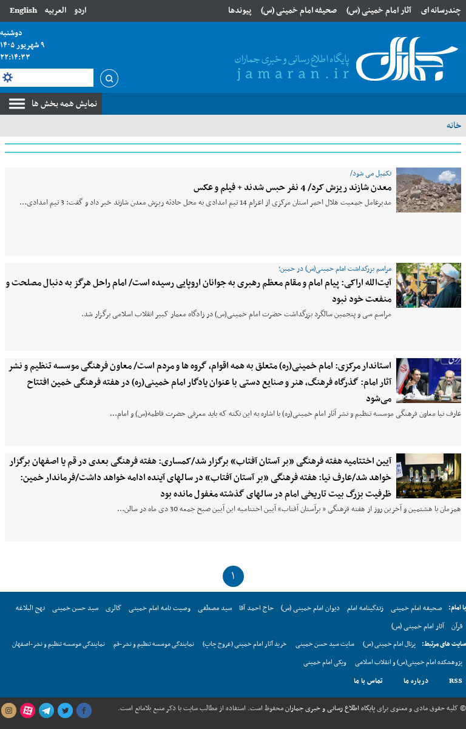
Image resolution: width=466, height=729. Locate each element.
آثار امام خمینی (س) (378, 11)
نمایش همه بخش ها (64, 104)
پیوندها (239, 11)
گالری (113, 608)
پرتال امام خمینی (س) (389, 644)
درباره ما (416, 681)
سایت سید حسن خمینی (324, 644)
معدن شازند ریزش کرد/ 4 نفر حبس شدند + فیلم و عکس (292, 187)
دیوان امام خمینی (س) (310, 608)
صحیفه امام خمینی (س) (299, 11)
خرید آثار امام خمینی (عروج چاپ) (245, 644)
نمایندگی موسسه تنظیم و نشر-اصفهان (58, 644)
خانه (454, 126)
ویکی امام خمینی (324, 662)
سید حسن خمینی (75, 608)
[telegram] (46, 710)
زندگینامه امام (365, 608)
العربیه (55, 11)
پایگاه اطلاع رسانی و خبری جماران (329, 708)
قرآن (456, 626)
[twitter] (64, 710)
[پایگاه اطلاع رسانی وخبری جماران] (344, 60)
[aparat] (27, 710)
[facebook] (83, 710)
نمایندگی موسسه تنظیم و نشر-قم (153, 644)
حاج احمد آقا (256, 608)
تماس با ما (368, 681)
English (23, 11)
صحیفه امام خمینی (416, 608)
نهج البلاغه (30, 608)
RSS (455, 681)
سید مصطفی (215, 608)
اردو (80, 11)
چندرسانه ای (441, 11)
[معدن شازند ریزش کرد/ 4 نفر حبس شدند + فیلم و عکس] (428, 190)
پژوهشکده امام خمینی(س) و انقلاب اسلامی (408, 662)
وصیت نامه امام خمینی (160, 608)
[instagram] (8, 710)
